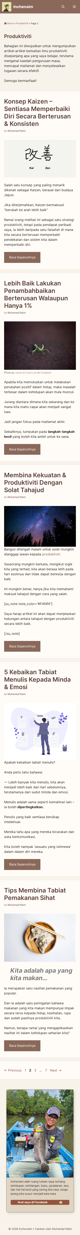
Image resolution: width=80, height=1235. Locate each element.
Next (56, 1070)
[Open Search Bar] (63, 6)
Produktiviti (22, 23)
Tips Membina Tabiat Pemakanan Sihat (35, 894)
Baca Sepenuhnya (22, 257)
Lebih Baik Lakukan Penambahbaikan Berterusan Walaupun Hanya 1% (36, 294)
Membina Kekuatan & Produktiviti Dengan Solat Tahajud (35, 482)
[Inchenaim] (6, 6)
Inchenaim (23, 6)
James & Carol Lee (26, 372)
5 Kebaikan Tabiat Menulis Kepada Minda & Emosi (37, 679)
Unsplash (46, 372)
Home (10, 23)
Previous (13, 1070)
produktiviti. (51, 554)
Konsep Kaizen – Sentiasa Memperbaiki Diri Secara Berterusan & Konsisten (37, 112)
